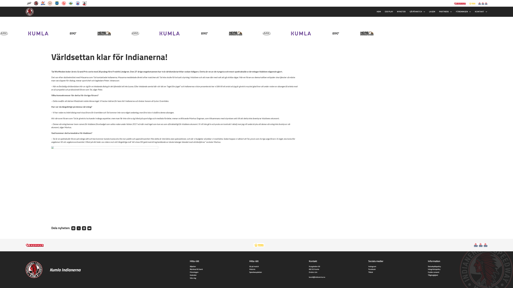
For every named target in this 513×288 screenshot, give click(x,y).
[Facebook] (73, 228)
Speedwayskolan (255, 272)
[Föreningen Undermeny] (470, 12)
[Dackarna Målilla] (43, 3)
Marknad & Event (196, 269)
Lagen (432, 12)
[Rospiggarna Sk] (64, 3)
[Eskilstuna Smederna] (85, 3)
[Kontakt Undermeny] (486, 12)
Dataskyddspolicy (434, 266)
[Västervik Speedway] (71, 3)
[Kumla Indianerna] (36, 3)
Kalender (193, 275)
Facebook (372, 269)
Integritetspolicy (434, 269)
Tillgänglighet (433, 275)
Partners (444, 12)
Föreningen (462, 12)
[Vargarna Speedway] (78, 3)
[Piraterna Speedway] (57, 3)
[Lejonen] (50, 3)
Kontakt (479, 12)
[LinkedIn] (84, 228)
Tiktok (370, 272)
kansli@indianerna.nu (317, 277)
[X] (79, 228)
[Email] (89, 228)
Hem (379, 12)
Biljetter (193, 266)
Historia (252, 269)
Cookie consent (433, 272)
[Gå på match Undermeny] (424, 12)
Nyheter (401, 12)
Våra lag (193, 278)
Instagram (372, 266)
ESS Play (389, 12)
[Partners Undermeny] (451, 12)
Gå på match (416, 12)
